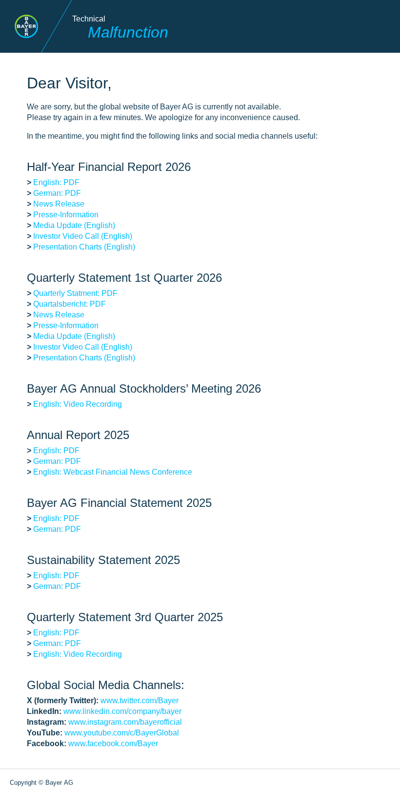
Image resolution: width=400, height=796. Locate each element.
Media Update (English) (74, 225)
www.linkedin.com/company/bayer (122, 711)
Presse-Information (66, 214)
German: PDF (57, 193)
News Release (58, 204)
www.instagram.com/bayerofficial (125, 722)
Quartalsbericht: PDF (69, 304)
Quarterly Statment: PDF (75, 293)
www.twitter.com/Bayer (139, 700)
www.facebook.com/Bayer (113, 743)
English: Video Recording (77, 404)
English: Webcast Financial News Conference (112, 472)
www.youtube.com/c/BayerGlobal (121, 733)
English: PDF (56, 182)
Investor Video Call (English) (82, 236)
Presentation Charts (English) (84, 247)
